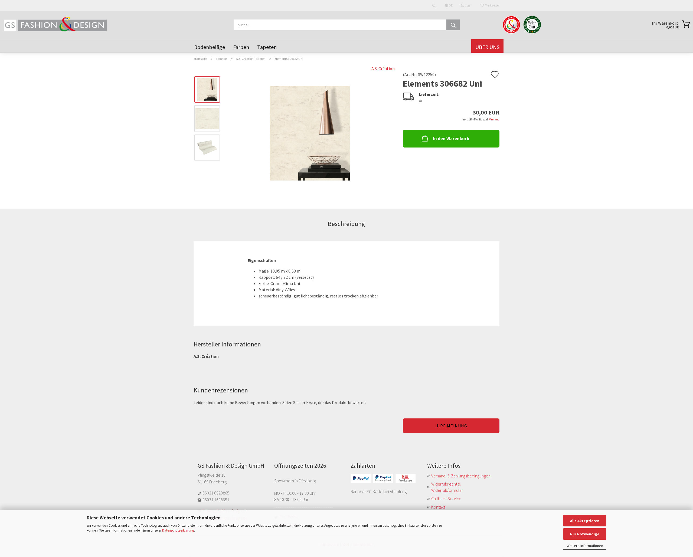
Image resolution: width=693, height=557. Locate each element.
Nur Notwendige (584, 534)
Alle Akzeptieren (584, 520)
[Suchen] (434, 5)
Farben (241, 47)
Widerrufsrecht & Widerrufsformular (447, 487)
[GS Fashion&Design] (55, 25)
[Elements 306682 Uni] (310, 132)
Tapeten (267, 47)
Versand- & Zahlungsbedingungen (461, 476)
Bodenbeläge (209, 47)
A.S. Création (383, 68)
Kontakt (438, 507)
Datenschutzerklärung (178, 530)
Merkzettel (491, 5)
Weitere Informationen (585, 545)
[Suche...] (453, 24)
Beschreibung (346, 223)
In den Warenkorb (451, 139)
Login (468, 5)
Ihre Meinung (451, 425)
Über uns (487, 47)
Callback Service (446, 498)
